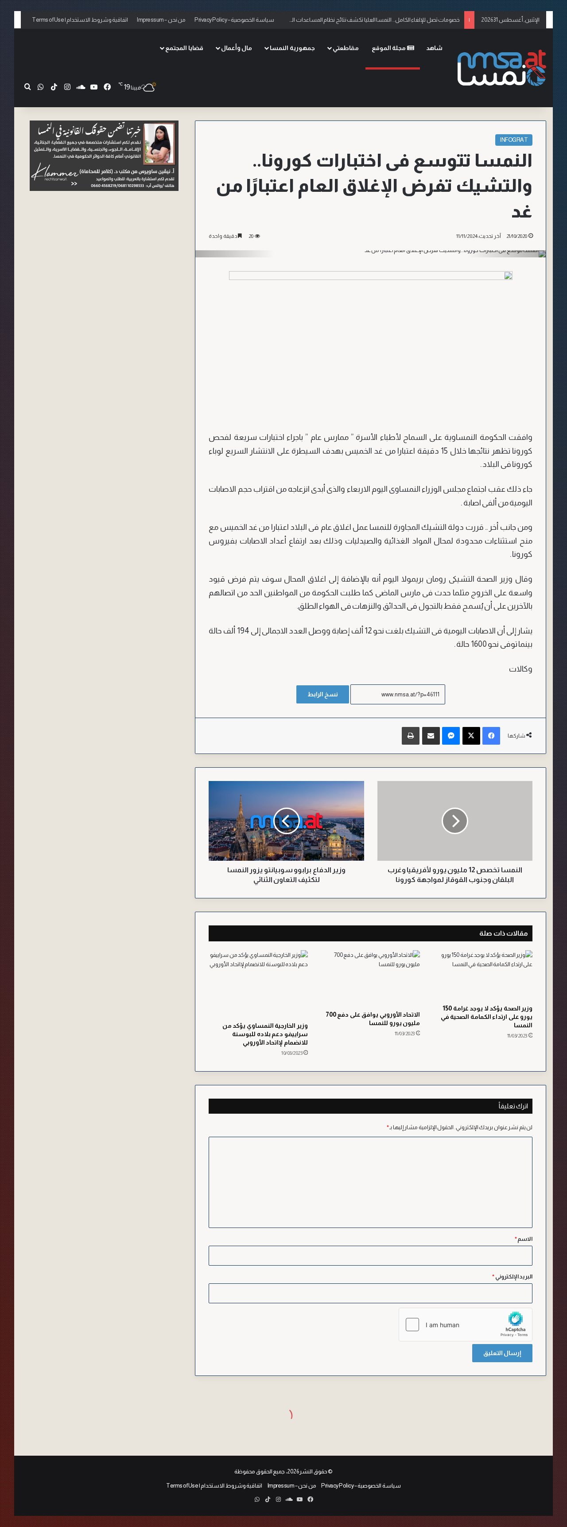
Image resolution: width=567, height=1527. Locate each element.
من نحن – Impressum (161, 19)
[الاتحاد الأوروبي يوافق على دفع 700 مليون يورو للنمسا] (370, 978)
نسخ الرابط (322, 694)
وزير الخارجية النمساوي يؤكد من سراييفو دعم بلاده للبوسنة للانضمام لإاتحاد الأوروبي (265, 1034)
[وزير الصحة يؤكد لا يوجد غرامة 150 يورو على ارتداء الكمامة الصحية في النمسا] (482, 975)
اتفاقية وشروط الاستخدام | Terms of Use (80, 19)
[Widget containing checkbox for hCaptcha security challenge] (465, 1324)
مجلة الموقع (389, 47)
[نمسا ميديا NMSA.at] (502, 67)
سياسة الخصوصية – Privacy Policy (234, 19)
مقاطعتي (346, 47)
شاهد (434, 47)
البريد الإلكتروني (512, 1276)
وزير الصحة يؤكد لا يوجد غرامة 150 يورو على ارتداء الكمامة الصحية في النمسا (487, 1017)
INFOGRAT (514, 139)
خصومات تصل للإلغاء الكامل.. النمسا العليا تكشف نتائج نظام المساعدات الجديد (371, 17)
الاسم (524, 1239)
